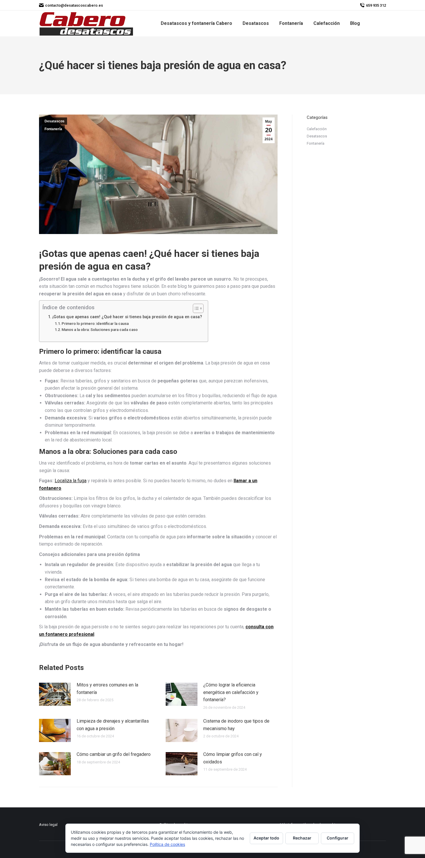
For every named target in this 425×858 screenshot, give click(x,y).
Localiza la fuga (70, 480)
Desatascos (54, 121)
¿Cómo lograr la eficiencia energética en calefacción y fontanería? (230, 692)
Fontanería (53, 129)
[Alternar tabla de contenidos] (195, 308)
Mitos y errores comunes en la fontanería (107, 688)
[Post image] (55, 694)
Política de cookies (167, 844)
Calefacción (317, 129)
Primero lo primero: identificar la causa (95, 323)
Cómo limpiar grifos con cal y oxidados (232, 758)
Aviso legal (48, 824)
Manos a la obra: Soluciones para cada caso (100, 329)
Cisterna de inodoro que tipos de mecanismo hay (236, 724)
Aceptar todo (266, 837)
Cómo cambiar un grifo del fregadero (114, 754)
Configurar (337, 837)
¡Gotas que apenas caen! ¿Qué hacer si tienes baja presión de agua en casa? (127, 316)
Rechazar (302, 837)
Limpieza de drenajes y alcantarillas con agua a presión (113, 724)
